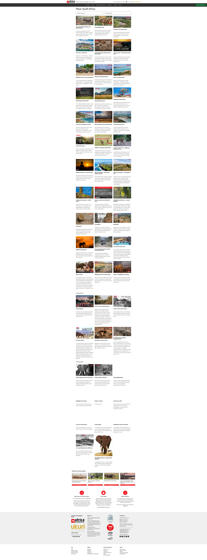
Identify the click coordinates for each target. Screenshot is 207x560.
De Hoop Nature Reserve (118, 124)
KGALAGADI (78, 226)
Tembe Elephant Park (99, 27)
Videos (105, 553)
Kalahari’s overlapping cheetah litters (103, 147)
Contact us (121, 551)
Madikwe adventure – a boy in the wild (84, 172)
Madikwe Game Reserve (81, 249)
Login (72, 549)
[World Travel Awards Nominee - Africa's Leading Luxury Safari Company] (110, 522)
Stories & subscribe (108, 547)
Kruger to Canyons (99, 400)
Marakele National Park (100, 100)
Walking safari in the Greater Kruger (102, 274)
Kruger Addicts (98, 424)
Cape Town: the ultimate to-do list (83, 124)
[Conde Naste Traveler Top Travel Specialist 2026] (110, 530)
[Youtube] (124, 536)
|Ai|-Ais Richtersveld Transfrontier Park (103, 124)
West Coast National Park (119, 77)
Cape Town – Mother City (81, 52)
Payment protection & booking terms (93, 553)
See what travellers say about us (103, 507)
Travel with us (87, 4)
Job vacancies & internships (124, 552)
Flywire (97, 499)
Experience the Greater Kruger (120, 29)
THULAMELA (97, 224)
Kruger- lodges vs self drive (101, 377)
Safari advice (89, 551)
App (72, 547)
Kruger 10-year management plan (102, 306)
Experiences (89, 550)
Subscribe (115, 4)
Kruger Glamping (79, 308)
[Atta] (110, 539)
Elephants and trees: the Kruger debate (84, 77)
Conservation (109, 4)
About (121, 547)
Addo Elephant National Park (82, 100)
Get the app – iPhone (74, 550)
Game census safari (117, 400)
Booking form (89, 552)
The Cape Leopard (80, 340)
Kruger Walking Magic (118, 377)
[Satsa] (110, 535)
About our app (73, 553)
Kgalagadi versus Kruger (81, 400)
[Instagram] (126, 536)
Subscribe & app (106, 549)
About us (120, 4)
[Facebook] (121, 536)
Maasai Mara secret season (110, 480)
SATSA (97, 503)
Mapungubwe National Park (119, 99)
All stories (105, 550)
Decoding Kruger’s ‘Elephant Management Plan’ (119, 338)
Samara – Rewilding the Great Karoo (121, 274)
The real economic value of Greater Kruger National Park (102, 250)
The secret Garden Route (81, 424)
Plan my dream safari (201, 4)
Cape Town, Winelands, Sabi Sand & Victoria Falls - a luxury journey (127, 482)
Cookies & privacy (122, 553)
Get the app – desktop (74, 552)
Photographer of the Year (100, 4)
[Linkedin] (128, 536)
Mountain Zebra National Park (101, 76)
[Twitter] (122, 536)
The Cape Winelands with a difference (84, 447)
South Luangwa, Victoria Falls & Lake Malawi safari (79, 481)
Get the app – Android (74, 551)
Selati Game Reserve (80, 145)
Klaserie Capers (79, 274)
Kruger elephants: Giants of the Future (84, 377)
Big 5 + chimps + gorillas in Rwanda (94, 481)
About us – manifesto (123, 550)
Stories (93, 4)
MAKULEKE (115, 224)
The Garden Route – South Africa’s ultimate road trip (102, 173)
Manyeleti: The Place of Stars (101, 340)
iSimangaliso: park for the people (120, 424)
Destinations (89, 549)
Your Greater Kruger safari (119, 246)
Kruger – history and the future (120, 308)
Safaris (88, 547)
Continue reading (80, 292)
